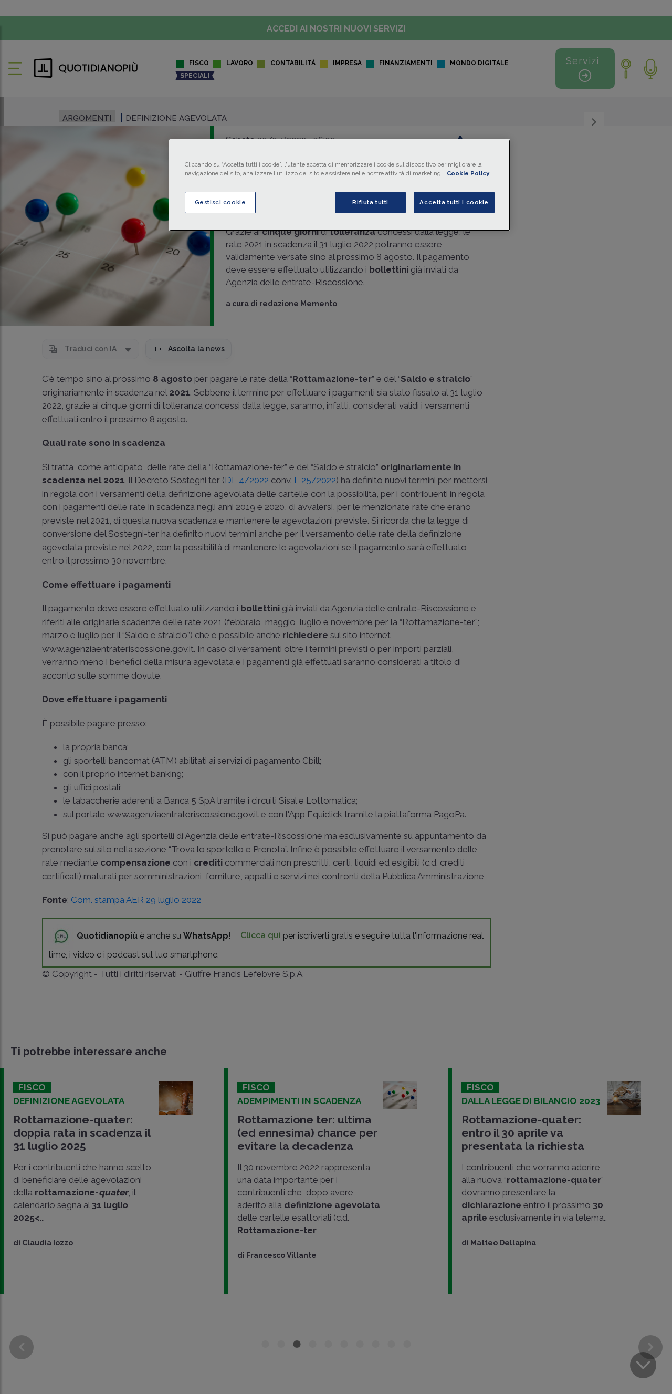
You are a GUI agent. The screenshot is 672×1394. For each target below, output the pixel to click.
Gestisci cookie (220, 202)
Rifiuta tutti (370, 202)
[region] (339, 185)
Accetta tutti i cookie (454, 202)
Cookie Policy (468, 173)
